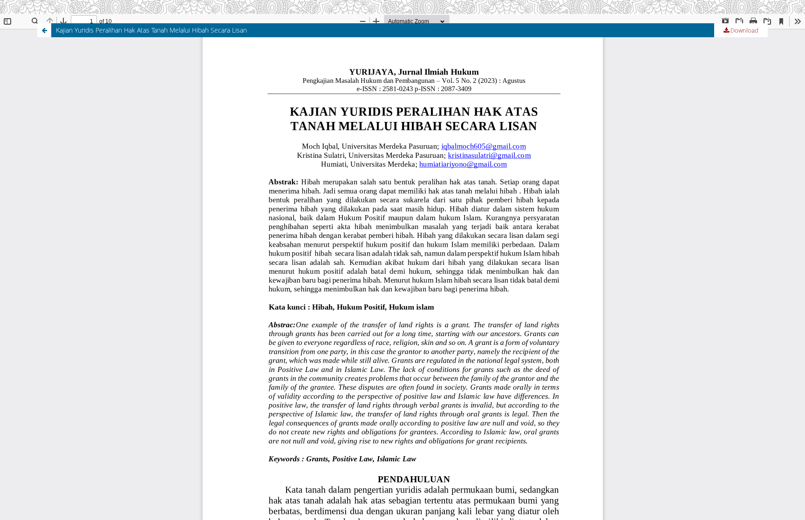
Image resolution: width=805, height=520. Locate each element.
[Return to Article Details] (44, 30)
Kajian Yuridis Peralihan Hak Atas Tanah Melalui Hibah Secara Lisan (151, 30)
